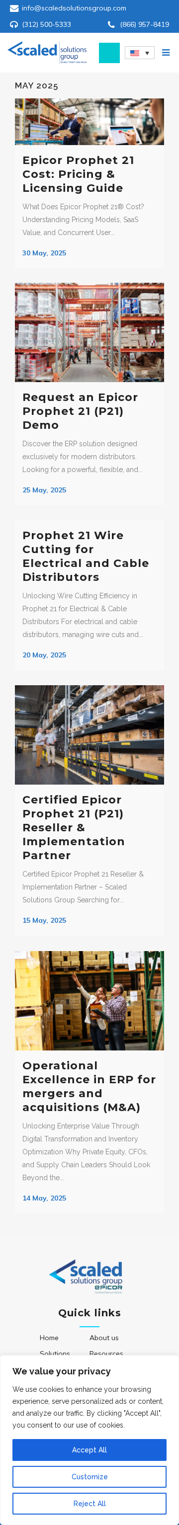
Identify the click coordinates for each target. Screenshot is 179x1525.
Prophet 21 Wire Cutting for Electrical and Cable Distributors (85, 556)
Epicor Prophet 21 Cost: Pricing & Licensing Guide (78, 174)
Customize (90, 1477)
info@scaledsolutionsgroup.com (74, 7)
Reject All (90, 1504)
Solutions (55, 1353)
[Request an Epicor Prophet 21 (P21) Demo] (89, 332)
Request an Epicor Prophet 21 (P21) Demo (80, 411)
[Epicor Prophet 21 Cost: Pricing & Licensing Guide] (89, 121)
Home (49, 1337)
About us (104, 1337)
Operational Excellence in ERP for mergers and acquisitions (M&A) (89, 1086)
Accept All (89, 1450)
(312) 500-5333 (46, 24)
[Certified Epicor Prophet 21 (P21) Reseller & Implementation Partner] (89, 735)
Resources (106, 1353)
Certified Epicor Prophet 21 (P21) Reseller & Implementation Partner (73, 827)
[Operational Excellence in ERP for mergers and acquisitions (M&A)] (89, 1000)
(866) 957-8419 (144, 24)
